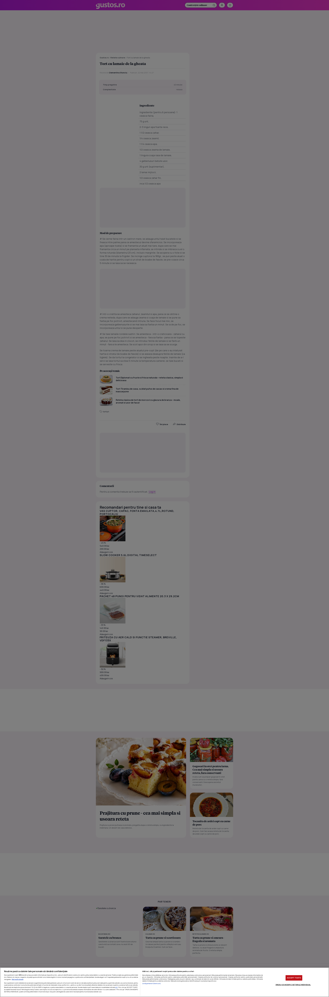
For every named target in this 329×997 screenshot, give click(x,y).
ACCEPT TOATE (294, 978)
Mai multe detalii (17, 979)
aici (116, 987)
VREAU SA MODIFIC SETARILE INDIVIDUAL (293, 985)
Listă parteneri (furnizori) (151, 983)
